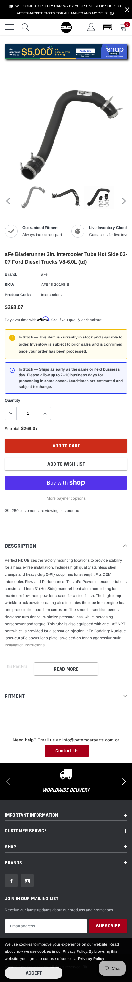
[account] (91, 27)
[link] (33, 197)
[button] (107, 27)
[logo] (66, 27)
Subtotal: (12, 428)
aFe (44, 274)
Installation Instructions (25, 645)
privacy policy (91, 958)
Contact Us (66, 751)
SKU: (9, 284)
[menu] (9, 27)
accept (34, 973)
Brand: (11, 274)
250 (15, 510)
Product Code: (18, 295)
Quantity (12, 400)
